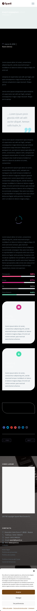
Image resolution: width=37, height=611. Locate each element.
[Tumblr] (19, 427)
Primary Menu (33, 3)
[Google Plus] (11, 427)
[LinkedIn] (23, 427)
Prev (7, 440)
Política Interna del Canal (11, 559)
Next (29, 440)
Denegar (18, 598)
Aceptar (18, 592)
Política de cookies (7, 608)
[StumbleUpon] (26, 427)
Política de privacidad (9, 552)
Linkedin (5, 545)
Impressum (31, 608)
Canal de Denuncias (9, 562)
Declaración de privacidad (20, 608)
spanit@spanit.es (16, 540)
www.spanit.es (14, 543)
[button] (34, 571)
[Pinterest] (15, 427)
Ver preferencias (18, 603)
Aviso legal (6, 550)
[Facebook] (4, 427)
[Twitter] (7, 427)
